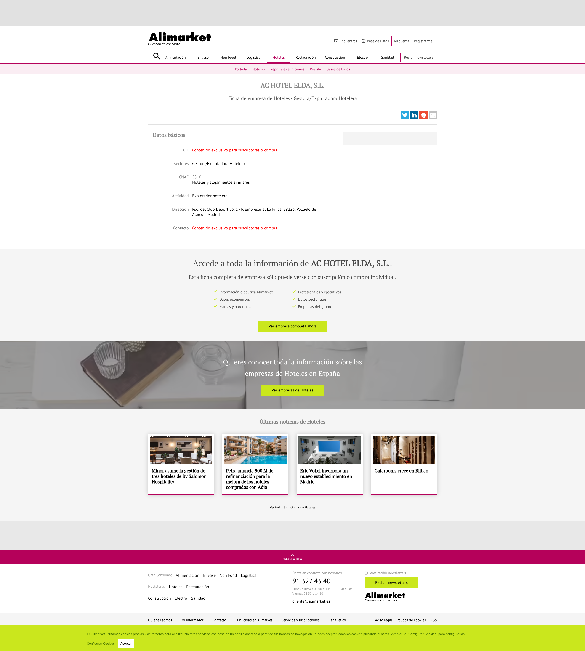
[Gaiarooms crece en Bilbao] (404, 464)
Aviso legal (383, 620)
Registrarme (423, 41)
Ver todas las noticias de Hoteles (292, 507)
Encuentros (348, 41)
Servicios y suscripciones (300, 620)
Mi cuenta (401, 41)
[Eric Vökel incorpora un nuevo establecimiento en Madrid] (330, 464)
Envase (203, 57)
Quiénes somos (160, 620)
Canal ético (337, 620)
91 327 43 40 (311, 580)
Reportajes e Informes (287, 69)
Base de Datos (378, 41)
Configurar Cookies (101, 643)
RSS (434, 620)
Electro (362, 57)
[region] (292, 638)
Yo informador (192, 620)
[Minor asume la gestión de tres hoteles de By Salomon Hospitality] (181, 464)
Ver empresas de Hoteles (292, 390)
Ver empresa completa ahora (292, 326)
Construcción (335, 57)
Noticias (258, 69)
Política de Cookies (411, 620)
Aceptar (126, 643)
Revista (315, 69)
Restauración (306, 57)
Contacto (219, 620)
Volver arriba (292, 559)
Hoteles (279, 57)
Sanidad (387, 57)
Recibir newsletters (418, 57)
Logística (253, 57)
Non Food (228, 57)
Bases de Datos (338, 69)
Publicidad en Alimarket (253, 620)
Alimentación (175, 57)
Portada (241, 69)
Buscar (156, 56)
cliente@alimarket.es (311, 601)
